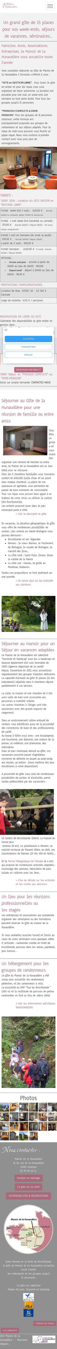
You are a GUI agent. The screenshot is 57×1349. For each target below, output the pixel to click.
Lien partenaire (10, 1330)
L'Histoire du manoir (44, 1323)
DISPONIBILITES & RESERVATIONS (28, 1196)
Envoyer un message (28, 1178)
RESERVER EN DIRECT (28, 369)
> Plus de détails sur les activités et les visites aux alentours (35, 882)
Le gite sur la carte (28, 1187)
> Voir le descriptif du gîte (31, 514)
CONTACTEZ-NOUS (41, 382)
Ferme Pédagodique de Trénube (25, 861)
